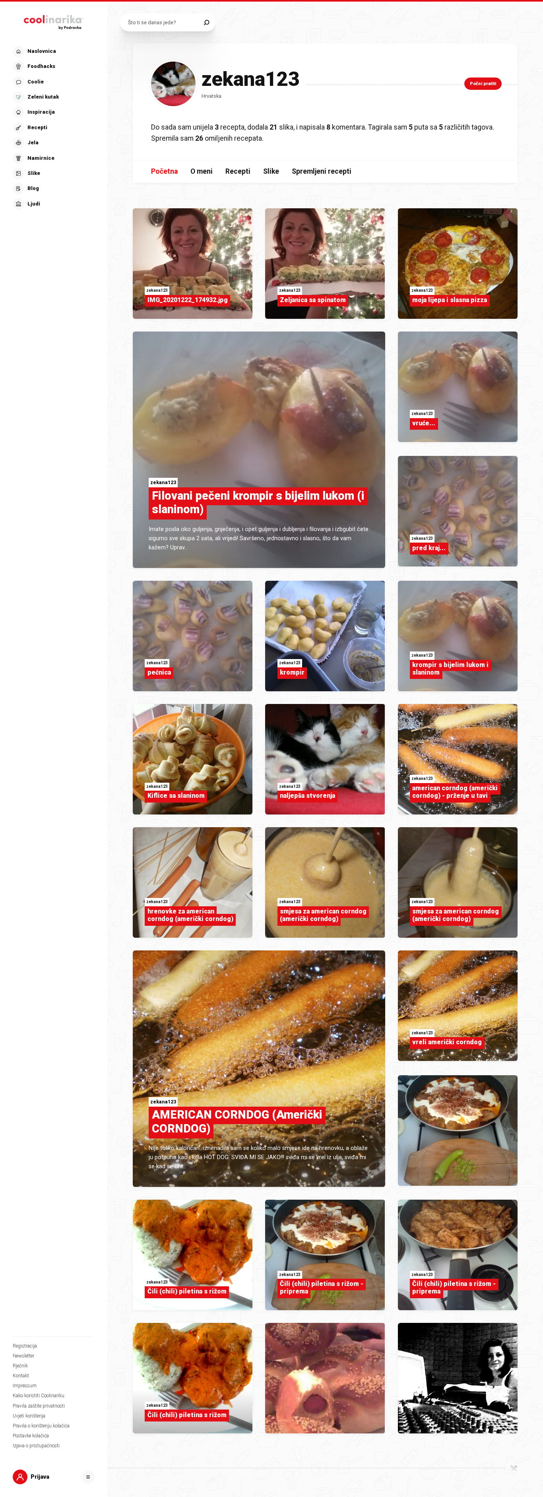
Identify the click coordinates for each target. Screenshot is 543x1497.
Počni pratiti (483, 83)
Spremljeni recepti (321, 171)
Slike (271, 171)
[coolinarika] (53, 21)
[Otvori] (88, 1477)
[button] (53, 128)
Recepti (237, 171)
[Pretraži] (206, 22)
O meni (201, 171)
